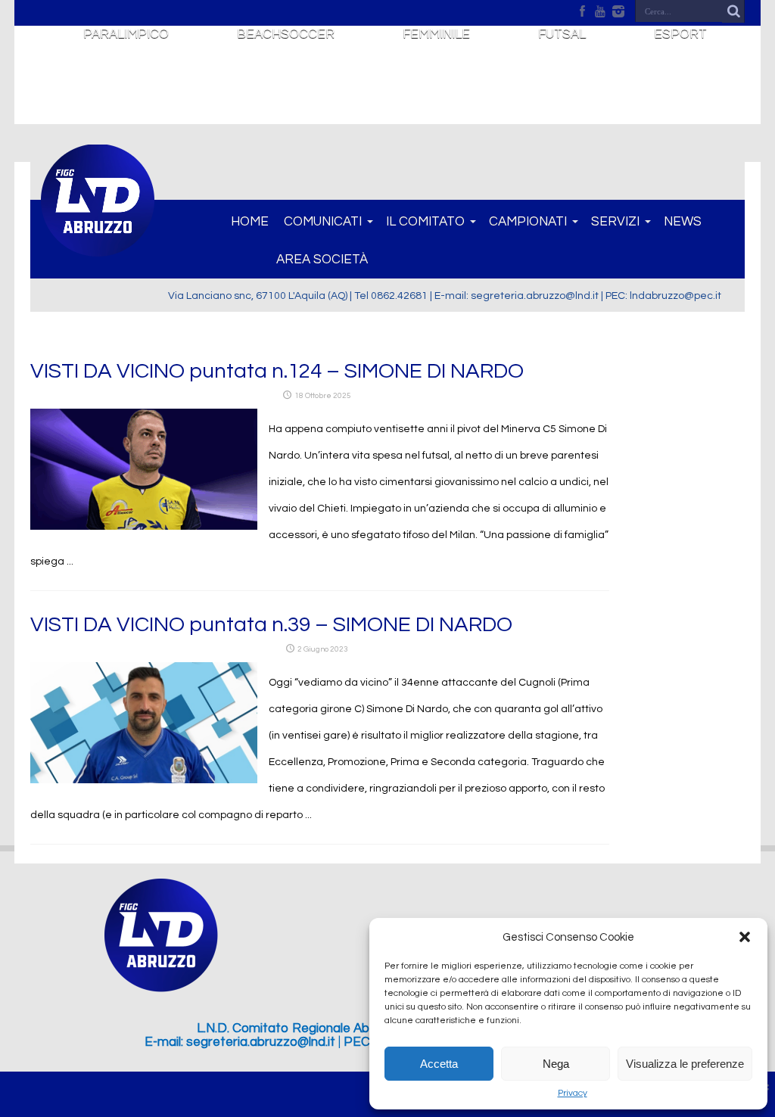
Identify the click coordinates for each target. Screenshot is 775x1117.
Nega (556, 1063)
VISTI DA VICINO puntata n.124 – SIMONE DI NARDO (277, 371)
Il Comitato (425, 222)
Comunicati (323, 222)
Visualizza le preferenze (685, 1063)
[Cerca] (733, 11)
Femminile (436, 34)
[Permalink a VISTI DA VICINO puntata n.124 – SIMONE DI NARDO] (143, 526)
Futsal (562, 34)
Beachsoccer (286, 34)
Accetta (439, 1063)
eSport (680, 34)
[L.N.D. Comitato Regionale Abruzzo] (97, 248)
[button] (744, 936)
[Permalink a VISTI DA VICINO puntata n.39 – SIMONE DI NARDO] (143, 780)
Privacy (572, 1093)
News (683, 222)
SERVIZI (615, 222)
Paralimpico (126, 34)
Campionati (528, 222)
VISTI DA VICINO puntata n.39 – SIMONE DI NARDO (271, 625)
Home (250, 222)
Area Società (322, 259)
